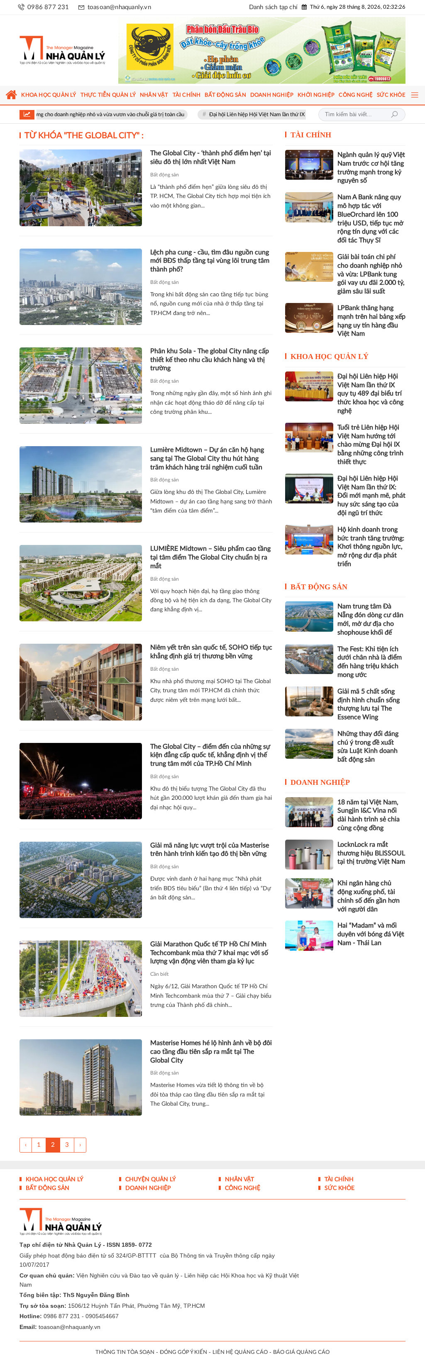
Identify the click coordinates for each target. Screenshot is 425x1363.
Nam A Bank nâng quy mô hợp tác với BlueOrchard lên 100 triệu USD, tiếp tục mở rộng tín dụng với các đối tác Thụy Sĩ (370, 224)
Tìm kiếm (394, 120)
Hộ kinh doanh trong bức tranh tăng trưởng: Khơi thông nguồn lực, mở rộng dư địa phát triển (370, 551)
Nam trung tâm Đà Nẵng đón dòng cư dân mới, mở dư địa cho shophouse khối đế (370, 624)
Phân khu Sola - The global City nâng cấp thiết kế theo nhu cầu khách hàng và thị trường (209, 365)
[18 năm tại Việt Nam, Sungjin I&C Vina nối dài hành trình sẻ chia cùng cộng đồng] (309, 817)
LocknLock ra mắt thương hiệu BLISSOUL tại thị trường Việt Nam (371, 858)
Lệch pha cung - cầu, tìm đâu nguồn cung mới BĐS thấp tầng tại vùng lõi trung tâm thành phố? (209, 266)
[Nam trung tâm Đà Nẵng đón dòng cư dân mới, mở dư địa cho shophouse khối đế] (309, 622)
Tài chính (311, 140)
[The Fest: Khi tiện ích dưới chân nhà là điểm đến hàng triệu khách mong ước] (309, 664)
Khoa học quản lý (330, 361)
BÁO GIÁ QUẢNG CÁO (301, 1357)
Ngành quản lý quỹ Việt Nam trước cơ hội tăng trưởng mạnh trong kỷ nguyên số (371, 172)
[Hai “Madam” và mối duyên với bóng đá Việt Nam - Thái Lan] (309, 941)
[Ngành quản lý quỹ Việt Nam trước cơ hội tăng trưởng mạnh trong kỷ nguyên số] (309, 170)
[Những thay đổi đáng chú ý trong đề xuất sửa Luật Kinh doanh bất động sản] (309, 749)
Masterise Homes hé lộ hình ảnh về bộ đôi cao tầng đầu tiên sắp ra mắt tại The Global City (211, 1057)
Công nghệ (241, 1193)
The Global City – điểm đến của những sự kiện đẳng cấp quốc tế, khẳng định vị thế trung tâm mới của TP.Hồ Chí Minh (210, 760)
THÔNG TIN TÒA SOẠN (124, 1357)
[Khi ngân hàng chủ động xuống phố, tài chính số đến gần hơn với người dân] (309, 899)
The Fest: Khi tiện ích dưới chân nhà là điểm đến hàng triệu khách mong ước (369, 667)
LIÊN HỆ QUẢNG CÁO (240, 1357)
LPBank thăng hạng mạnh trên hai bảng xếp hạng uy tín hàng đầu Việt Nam (371, 326)
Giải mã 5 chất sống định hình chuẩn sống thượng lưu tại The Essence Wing (368, 709)
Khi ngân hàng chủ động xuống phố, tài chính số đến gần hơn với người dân (368, 901)
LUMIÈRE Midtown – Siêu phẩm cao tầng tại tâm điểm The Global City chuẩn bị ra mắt (210, 562)
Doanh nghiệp (320, 787)
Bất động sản (164, 179)
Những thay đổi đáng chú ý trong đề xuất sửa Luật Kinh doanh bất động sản (367, 751)
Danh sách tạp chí (273, 7)
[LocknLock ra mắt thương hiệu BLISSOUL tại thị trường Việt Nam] (309, 859)
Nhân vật (238, 1184)
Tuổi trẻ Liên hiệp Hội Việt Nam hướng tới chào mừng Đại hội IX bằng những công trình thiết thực (370, 449)
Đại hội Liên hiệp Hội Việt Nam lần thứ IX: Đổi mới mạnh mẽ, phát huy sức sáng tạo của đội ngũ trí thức (371, 500)
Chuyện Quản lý (150, 1184)
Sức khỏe (338, 1193)
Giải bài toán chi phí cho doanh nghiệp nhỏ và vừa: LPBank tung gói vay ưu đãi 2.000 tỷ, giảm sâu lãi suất (371, 279)
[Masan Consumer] (265, 53)
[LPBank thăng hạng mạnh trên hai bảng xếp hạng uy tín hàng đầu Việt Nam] (309, 323)
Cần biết (159, 979)
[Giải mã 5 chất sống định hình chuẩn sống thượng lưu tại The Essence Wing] (309, 706)
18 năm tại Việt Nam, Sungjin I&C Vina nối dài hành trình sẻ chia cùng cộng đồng (368, 820)
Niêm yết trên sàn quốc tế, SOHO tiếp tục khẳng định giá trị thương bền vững (211, 657)
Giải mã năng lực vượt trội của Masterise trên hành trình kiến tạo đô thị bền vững (209, 854)
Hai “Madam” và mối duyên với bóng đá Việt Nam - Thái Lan (370, 940)
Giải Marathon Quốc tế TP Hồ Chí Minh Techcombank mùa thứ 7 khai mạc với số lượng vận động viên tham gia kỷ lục (209, 958)
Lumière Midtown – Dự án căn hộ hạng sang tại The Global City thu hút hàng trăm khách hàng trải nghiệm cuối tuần (207, 464)
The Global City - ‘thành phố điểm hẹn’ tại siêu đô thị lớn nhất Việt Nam (210, 163)
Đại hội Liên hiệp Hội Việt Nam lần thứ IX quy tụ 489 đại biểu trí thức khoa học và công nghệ (272, 120)
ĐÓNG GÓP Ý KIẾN (183, 1357)
